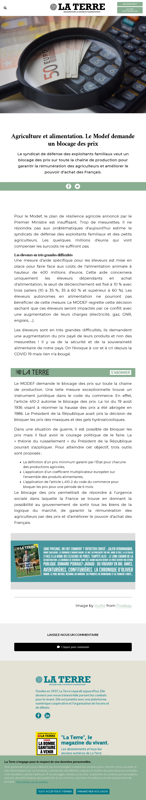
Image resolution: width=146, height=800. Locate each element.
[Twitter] (77, 186)
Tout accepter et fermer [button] (55, 791)
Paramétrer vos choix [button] (93, 791)
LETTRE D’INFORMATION (130, 10)
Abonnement (130, 4)
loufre (100, 605)
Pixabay (123, 605)
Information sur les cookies (32, 781)
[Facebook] (68, 186)
